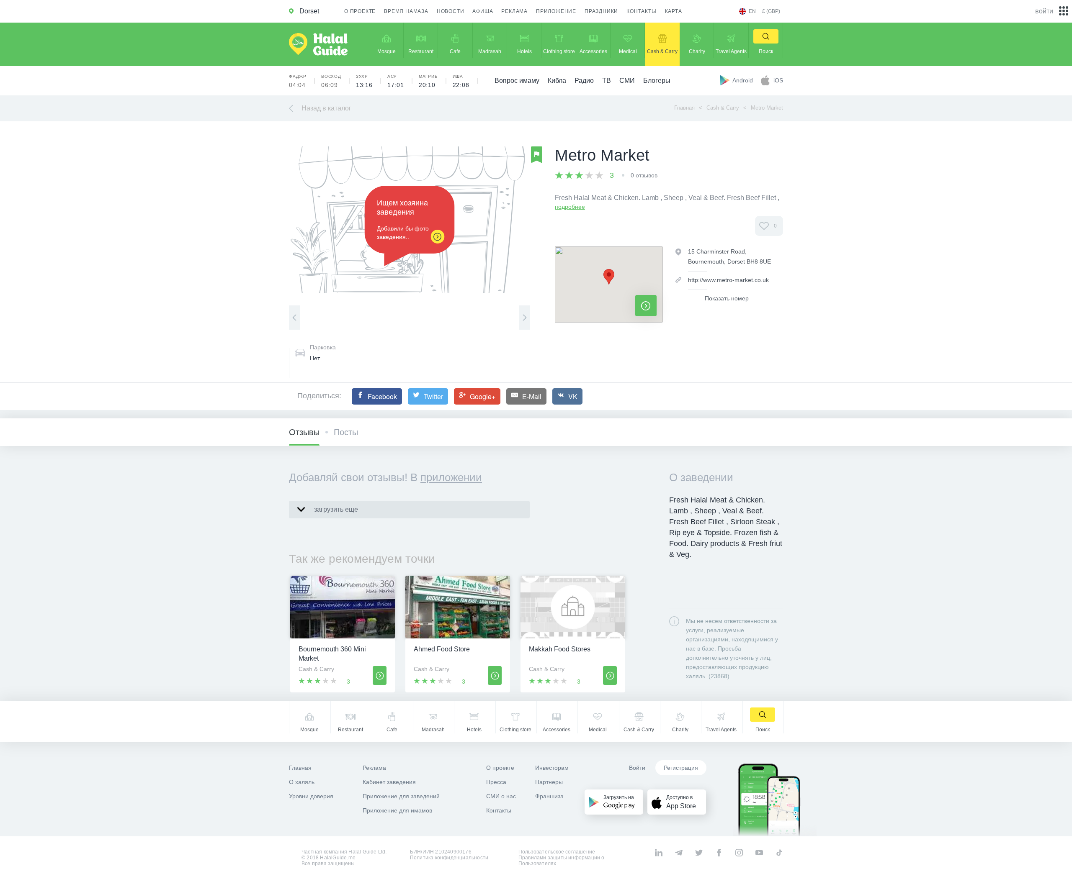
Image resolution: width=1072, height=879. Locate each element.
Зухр (364, 81)
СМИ (627, 80)
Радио (584, 80)
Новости (450, 11)
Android (743, 80)
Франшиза (549, 796)
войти (1044, 11)
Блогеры (656, 80)
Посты (346, 432)
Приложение (556, 11)
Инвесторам (552, 767)
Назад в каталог (326, 108)
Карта (673, 11)
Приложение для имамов (397, 810)
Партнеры (549, 782)
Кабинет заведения (389, 782)
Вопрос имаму (517, 80)
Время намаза (406, 11)
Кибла (557, 80)
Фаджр (298, 81)
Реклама (514, 11)
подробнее (570, 206)
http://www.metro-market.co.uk (728, 280)
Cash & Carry (722, 108)
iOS (778, 80)
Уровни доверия (311, 796)
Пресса (496, 782)
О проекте (360, 11)
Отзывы (304, 432)
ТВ (606, 80)
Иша (461, 81)
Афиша (482, 11)
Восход (331, 81)
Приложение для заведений (401, 796)
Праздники (601, 11)
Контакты (641, 11)
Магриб (428, 81)
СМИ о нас (501, 796)
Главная (684, 108)
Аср (395, 81)
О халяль (301, 782)
